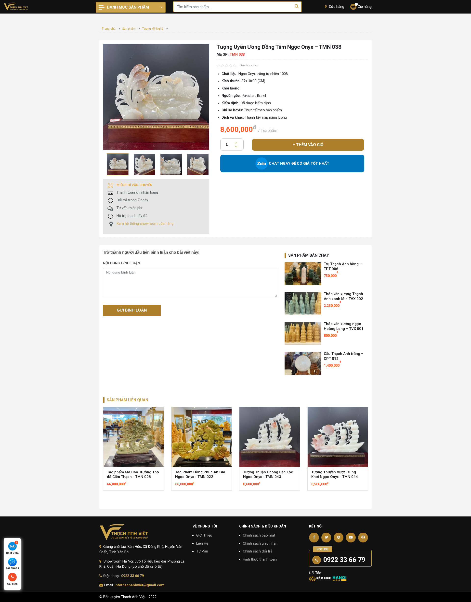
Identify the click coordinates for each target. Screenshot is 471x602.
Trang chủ (109, 28)
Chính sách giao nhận (260, 543)
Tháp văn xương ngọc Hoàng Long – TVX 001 (344, 326)
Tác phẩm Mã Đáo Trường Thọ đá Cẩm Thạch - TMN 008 (133, 474)
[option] (116, 164)
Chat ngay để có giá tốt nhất (299, 163)
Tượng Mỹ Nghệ (152, 28)
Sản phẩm (129, 28)
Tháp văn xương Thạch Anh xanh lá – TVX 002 (343, 296)
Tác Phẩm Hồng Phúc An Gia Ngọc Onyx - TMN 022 (200, 474)
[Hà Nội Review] (339, 578)
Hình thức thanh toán (260, 559)
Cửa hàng (336, 7)
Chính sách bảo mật (259, 535)
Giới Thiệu (204, 535)
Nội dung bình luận (121, 263)
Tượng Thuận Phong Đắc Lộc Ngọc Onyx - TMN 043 (268, 474)
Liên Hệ (202, 543)
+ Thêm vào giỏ (308, 144)
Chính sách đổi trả (257, 551)
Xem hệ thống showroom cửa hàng (145, 224)
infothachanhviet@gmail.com (139, 585)
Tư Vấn (202, 551)
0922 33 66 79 (132, 576)
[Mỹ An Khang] (320, 578)
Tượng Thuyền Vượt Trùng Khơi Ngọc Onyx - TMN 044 (334, 474)
